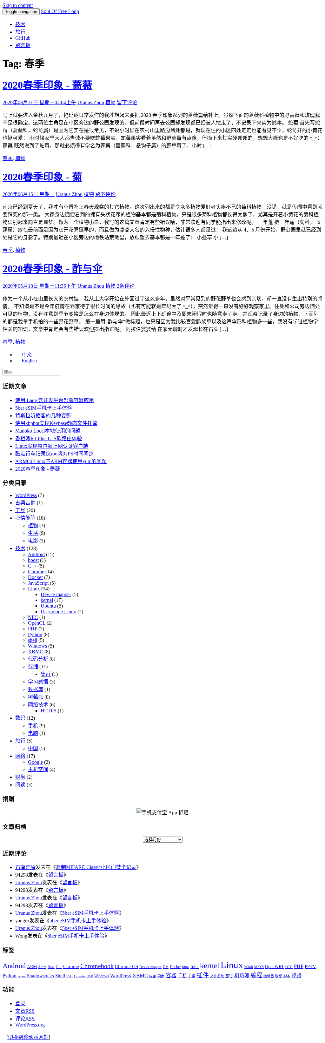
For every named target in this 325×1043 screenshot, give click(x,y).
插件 (203, 975)
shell (32, 640)
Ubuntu (48, 606)
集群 (46, 674)
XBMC (35, 651)
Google (35, 762)
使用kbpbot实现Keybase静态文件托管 (56, 423)
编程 (256, 975)
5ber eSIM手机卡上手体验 (43, 408)
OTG (289, 967)
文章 (25, 1011)
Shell (60, 975)
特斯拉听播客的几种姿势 (43, 415)
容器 (171, 975)
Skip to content (18, 5)
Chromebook (97, 965)
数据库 (35, 689)
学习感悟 (38, 681)
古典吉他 (25, 502)
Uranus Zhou (90, 102)
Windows (37, 646)
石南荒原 (25, 867)
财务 (20, 777)
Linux (34, 588)
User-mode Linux (58, 611)
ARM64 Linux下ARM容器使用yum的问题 (61, 461)
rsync (22, 976)
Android (36, 554)
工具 (20, 510)
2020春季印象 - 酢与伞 (53, 268)
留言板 (22, 45)
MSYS (259, 967)
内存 (152, 976)
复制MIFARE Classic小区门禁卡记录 (96, 867)
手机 (33, 725)
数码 (20, 718)
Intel (194, 966)
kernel (47, 600)
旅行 (20, 32)
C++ (32, 566)
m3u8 (248, 967)
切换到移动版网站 (28, 1037)
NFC (33, 617)
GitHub (22, 38)
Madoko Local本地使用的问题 (47, 431)
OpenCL (36, 623)
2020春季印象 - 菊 (42, 177)
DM (166, 967)
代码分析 (38, 659)
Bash (51, 967)
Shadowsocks (40, 975)
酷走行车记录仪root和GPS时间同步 (54, 453)
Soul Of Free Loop (60, 11)
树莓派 (35, 697)
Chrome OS (126, 966)
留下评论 (127, 102)
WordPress (26, 495)
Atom (42, 967)
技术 (20, 24)
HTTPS (48, 710)
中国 (33, 748)
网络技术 (38, 704)
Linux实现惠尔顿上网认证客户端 (51, 446)
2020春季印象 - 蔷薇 (47, 85)
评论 (25, 1018)
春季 (8, 158)
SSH (69, 976)
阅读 (20, 784)
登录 (20, 1003)
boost (33, 560)
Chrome (36, 571)
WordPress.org (30, 1024)
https (185, 967)
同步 (160, 976)
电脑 (33, 733)
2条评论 (126, 286)
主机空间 (38, 769)
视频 (296, 975)
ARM (32, 966)
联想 (278, 976)
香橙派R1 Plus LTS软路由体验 (48, 438)
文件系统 (217, 976)
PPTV (310, 966)
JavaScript (38, 583)
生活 (33, 533)
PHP (32, 628)
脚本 (286, 976)
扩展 (192, 976)
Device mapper (56, 594)
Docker (35, 577)
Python (35, 634)
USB (89, 976)
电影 (33, 540)
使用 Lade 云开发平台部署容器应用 (54, 400)
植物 (110, 102)
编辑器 (268, 976)
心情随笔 (25, 518)
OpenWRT (274, 966)
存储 (33, 666)
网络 (20, 756)
